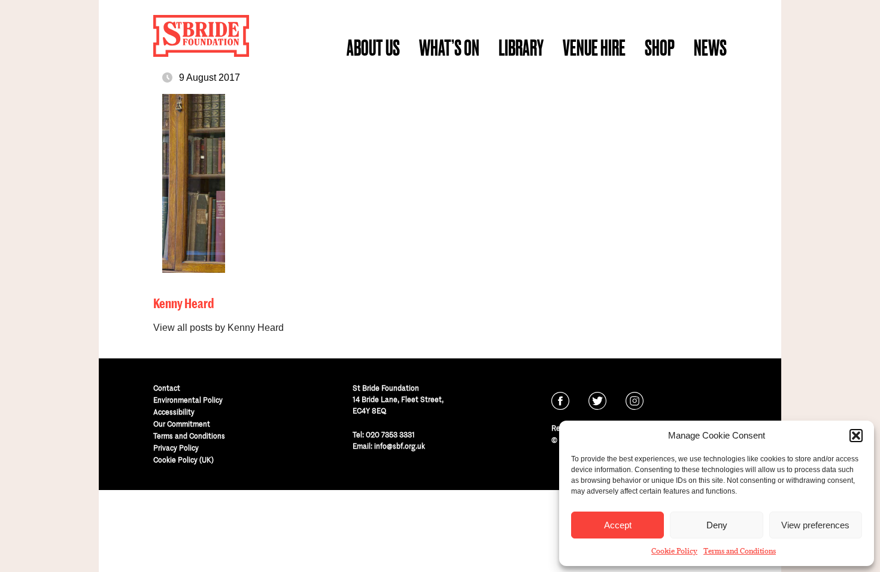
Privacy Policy (176, 447)
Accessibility (174, 411)
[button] (856, 436)
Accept (618, 525)
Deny (716, 525)
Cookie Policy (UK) (183, 459)
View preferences (815, 525)
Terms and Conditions (739, 551)
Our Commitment (181, 423)
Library (521, 47)
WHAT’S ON (449, 47)
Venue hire (594, 47)
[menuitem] (373, 48)
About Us (373, 47)
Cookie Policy (674, 551)
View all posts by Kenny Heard (218, 327)
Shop (660, 47)
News (710, 47)
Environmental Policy (188, 399)
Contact (166, 388)
